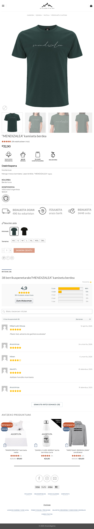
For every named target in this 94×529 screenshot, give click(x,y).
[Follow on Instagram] (47, 478)
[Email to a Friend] (12, 258)
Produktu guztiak (59, 15)
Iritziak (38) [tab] (6, 272)
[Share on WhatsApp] (4, 258)
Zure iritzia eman (24, 301)
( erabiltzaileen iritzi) (20, 142)
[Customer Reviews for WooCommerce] (90, 282)
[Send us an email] (54, 478)
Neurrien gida (10, 223)
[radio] (13, 240)
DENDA (39, 15)
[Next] (88, 65)
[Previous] (6, 65)
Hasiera (30, 15)
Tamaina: (5, 241)
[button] (3, 5)
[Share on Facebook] (8, 258)
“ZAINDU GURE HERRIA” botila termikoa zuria (47, 451)
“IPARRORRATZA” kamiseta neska (16, 451)
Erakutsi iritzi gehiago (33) (47, 404)
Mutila (46, 15)
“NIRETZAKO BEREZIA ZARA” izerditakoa (77, 451)
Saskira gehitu (24, 250)
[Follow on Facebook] (39, 478)
